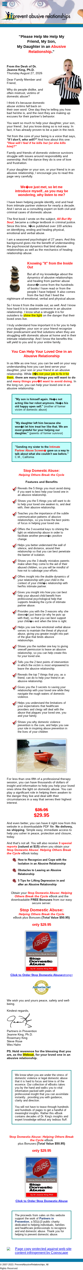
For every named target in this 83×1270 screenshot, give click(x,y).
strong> (41, 975)
